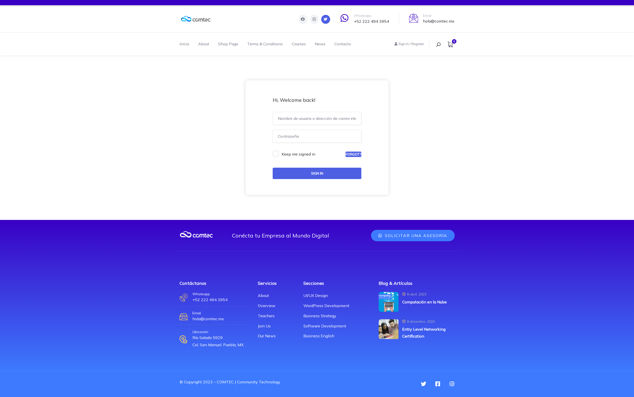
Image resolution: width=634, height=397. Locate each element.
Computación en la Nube (424, 301)
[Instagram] (314, 19)
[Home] (196, 19)
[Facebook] (302, 19)
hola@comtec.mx (438, 21)
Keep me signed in (298, 154)
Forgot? (353, 154)
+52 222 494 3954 (371, 21)
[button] (413, 235)
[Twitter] (325, 19)
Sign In (317, 173)
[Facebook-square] (437, 384)
